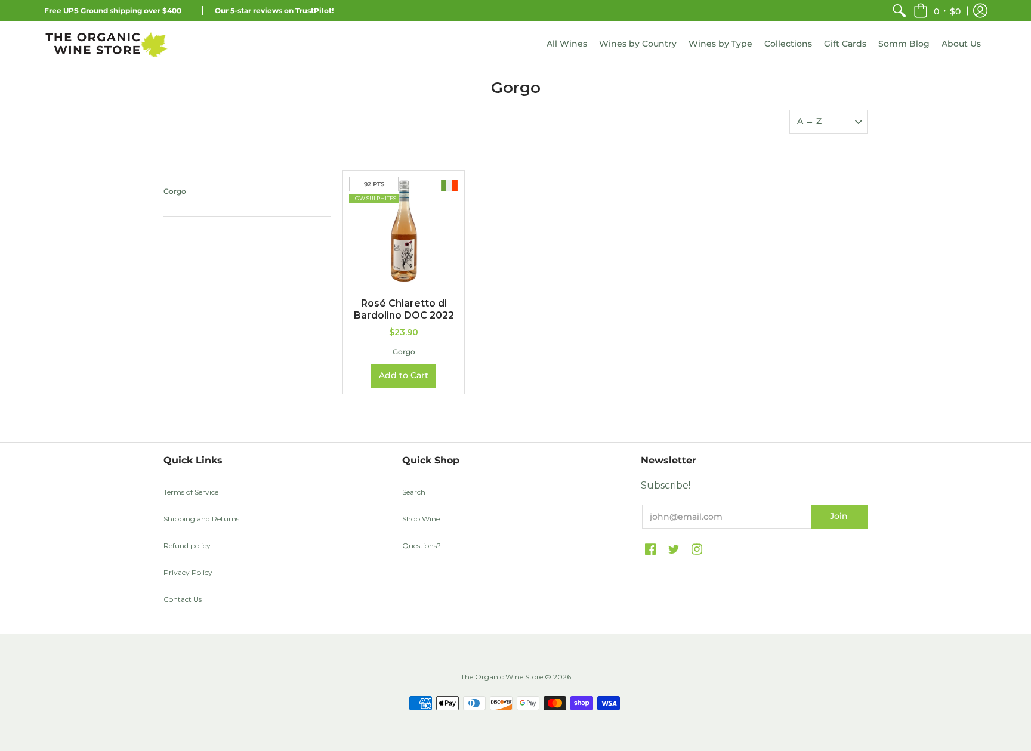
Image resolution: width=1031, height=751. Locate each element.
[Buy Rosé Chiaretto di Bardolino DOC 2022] (403, 231)
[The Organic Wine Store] (106, 43)
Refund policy (187, 545)
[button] (937, 10)
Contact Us (182, 599)
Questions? (421, 545)
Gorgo (174, 191)
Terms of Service (190, 491)
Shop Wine (421, 518)
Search (413, 491)
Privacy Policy (187, 572)
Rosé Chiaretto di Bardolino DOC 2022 (404, 309)
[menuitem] (899, 10)
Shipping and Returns (201, 518)
